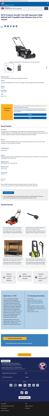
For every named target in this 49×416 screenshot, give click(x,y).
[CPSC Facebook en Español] (22, 393)
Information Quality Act (7, 377)
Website (30, 114)
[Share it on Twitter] (8, 26)
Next (46, 67)
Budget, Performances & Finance (9, 373)
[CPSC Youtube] (20, 385)
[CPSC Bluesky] (34, 385)
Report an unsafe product (24, 354)
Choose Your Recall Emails (15, 338)
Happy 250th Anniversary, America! (7, 5)
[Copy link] (16, 26)
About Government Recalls (27, 276)
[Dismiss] (47, 3)
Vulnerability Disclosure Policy (7, 406)
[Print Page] (14, 26)
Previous (2, 67)
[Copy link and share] (11, 26)
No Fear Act (27, 408)
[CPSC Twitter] (25, 385)
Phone (30, 118)
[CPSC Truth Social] (38, 385)
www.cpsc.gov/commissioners (7, 185)
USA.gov (27, 377)
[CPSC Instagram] (16, 385)
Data (26, 373)
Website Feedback (24, 397)
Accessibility (3, 403)
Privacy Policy (4, 408)
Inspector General (29, 406)
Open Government (5, 410)
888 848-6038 (30, 106)
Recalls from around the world (42, 277)
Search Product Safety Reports (9, 277)
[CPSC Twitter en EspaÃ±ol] (26, 393)
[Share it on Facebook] (5, 26)
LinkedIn (37, 303)
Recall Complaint (8, 192)
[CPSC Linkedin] (30, 385)
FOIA (26, 403)
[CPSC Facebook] (11, 385)
